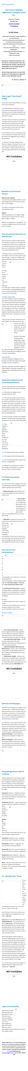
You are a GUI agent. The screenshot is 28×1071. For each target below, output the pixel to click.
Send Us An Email (14, 24)
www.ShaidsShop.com (15, 1051)
